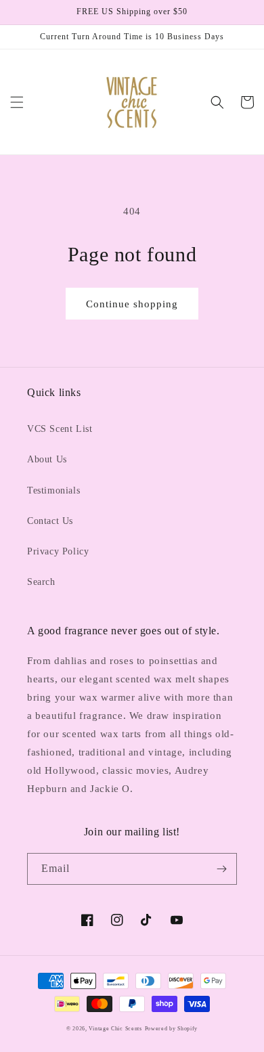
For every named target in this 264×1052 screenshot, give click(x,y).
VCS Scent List (59, 429)
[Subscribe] (221, 869)
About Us (47, 459)
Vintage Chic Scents (115, 1029)
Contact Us (50, 521)
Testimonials (53, 490)
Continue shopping (132, 304)
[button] (17, 102)
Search (41, 582)
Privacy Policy (58, 551)
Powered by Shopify (171, 1029)
